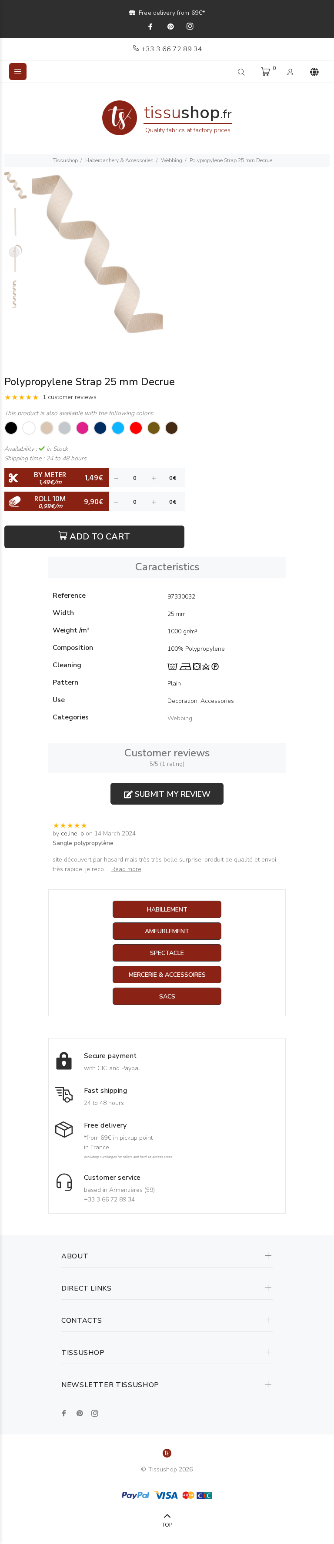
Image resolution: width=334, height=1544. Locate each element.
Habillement (167, 909)
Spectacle (167, 953)
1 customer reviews (70, 397)
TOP (167, 1524)
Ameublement (167, 931)
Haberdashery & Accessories (119, 160)
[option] (15, 189)
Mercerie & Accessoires (167, 975)
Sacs (167, 996)
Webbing (171, 160)
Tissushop (65, 160)
